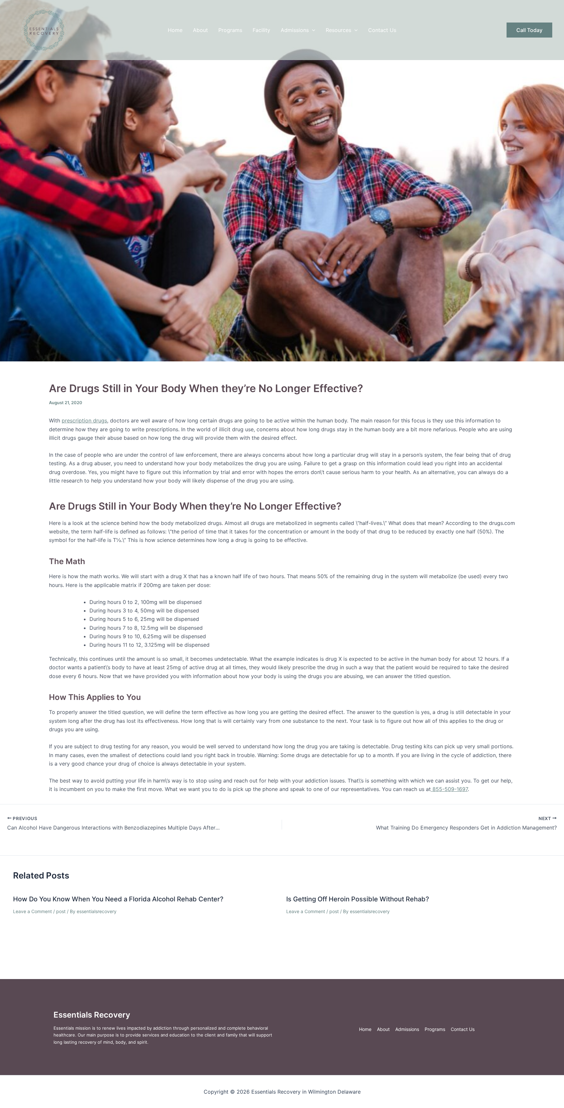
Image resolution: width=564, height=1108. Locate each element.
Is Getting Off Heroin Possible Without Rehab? (357, 899)
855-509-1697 (449, 789)
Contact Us (382, 30)
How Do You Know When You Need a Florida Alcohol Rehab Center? (118, 899)
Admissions (295, 30)
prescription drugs (84, 420)
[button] (312, 30)
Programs (230, 30)
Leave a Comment (32, 911)
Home (175, 30)
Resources (338, 30)
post (61, 911)
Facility (261, 30)
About (200, 30)
